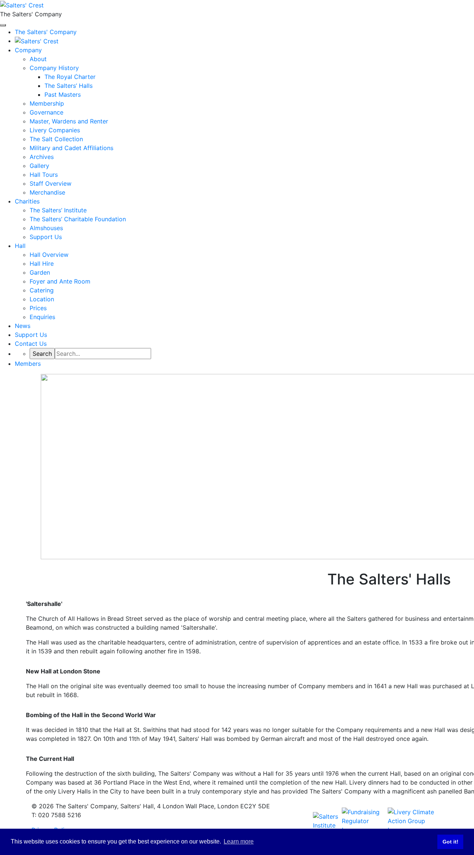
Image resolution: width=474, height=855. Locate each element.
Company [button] (28, 50)
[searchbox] (103, 353)
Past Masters (62, 94)
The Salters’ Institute (58, 210)
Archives (42, 156)
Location (42, 299)
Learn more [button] (239, 841)
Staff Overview (50, 183)
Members (28, 363)
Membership (47, 103)
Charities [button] (27, 201)
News (22, 325)
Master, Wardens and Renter (69, 121)
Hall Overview (49, 254)
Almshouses (46, 228)
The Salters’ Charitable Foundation (78, 219)
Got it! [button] (450, 842)
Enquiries (42, 317)
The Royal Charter (70, 76)
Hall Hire (42, 263)
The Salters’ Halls (68, 85)
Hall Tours (44, 174)
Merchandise (47, 192)
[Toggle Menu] (3, 25)
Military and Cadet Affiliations (71, 148)
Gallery (39, 165)
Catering (42, 290)
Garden (40, 272)
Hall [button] (20, 245)
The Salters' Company (46, 32)
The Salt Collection (56, 139)
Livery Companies (55, 130)
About (38, 59)
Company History (54, 68)
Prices (38, 308)
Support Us (46, 237)
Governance (46, 112)
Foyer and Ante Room (60, 281)
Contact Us (31, 343)
